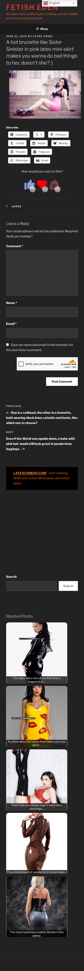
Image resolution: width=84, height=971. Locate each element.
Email (11, 324)
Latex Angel (43, 36)
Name (11, 303)
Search (11, 577)
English (54, 3)
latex (17, 206)
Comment (14, 246)
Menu (44, 29)
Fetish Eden (32, 7)
